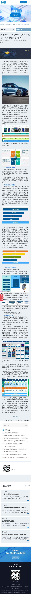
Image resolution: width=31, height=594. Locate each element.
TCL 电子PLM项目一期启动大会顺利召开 (13, 443)
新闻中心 (2, 24)
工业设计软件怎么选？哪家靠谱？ (11, 432)
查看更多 (27, 485)
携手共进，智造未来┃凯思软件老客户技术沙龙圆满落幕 (15, 438)
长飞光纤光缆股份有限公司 (19, 592)
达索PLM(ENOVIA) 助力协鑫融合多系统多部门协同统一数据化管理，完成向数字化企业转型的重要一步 (15, 457)
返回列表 (15, 416)
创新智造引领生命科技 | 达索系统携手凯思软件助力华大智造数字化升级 (15, 441)
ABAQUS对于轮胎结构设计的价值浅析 (12, 451)
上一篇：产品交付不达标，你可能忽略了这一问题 (11, 420)
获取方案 (15, 557)
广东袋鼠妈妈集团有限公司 (11, 590)
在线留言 (15, 15)
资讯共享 (8, 24)
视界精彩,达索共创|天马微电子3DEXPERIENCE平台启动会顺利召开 (15, 449)
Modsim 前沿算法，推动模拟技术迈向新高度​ (13, 435)
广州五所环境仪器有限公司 (22, 590)
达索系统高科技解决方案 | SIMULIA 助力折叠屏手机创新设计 (15, 454)
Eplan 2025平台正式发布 (9, 446)
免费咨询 (23, 2)
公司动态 (3, 29)
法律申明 (13, 584)
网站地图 (18, 584)
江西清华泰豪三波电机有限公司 (7, 592)
